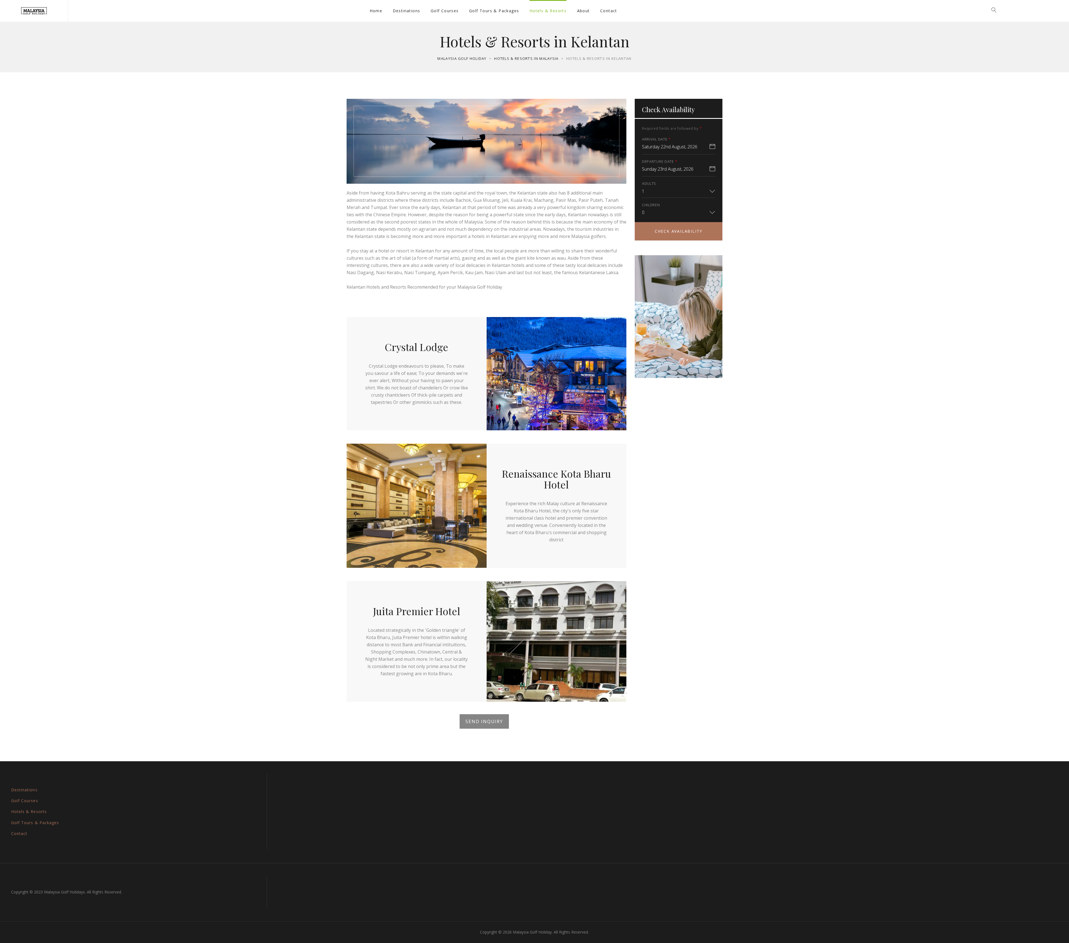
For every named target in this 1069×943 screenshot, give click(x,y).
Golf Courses (445, 10)
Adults (649, 183)
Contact (608, 10)
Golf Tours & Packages (494, 10)
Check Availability (678, 231)
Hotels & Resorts (548, 10)
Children (651, 204)
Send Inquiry (484, 721)
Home (376, 10)
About (583, 10)
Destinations (406, 10)
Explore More (678, 352)
